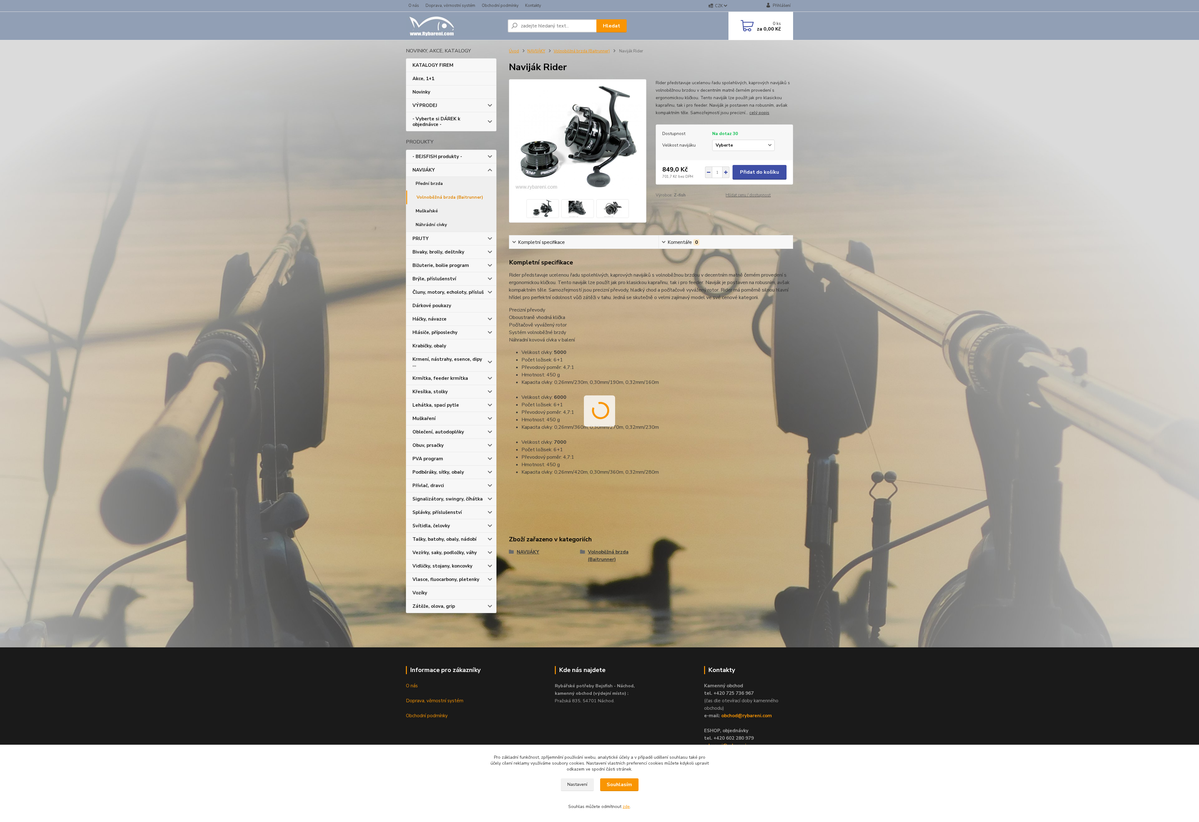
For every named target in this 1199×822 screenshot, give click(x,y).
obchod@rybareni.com (746, 716)
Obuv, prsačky (428, 445)
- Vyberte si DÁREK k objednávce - (436, 122)
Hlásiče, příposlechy (434, 332)
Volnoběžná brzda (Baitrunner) (450, 197)
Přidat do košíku (759, 172)
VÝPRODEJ (424, 105)
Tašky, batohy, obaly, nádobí (444, 539)
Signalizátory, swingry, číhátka (447, 499)
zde (626, 807)
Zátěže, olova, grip (433, 606)
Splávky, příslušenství (437, 512)
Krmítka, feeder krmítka (440, 378)
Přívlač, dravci (428, 485)
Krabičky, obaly (429, 346)
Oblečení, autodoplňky (438, 432)
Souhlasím (619, 784)
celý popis (759, 113)
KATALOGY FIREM (432, 65)
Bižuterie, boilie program (440, 265)
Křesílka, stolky (430, 392)
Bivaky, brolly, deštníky (438, 252)
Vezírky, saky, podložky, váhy (444, 552)
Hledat (611, 25)
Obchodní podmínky (500, 5)
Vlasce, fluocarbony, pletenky (445, 579)
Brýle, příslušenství (434, 279)
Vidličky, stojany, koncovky (442, 566)
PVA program (427, 459)
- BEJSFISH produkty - (437, 156)
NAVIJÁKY (423, 170)
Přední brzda (429, 183)
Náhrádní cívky (431, 225)
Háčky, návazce (429, 319)
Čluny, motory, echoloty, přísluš (448, 292)
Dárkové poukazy (431, 305)
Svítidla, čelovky (431, 526)
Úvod (514, 51)
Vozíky (419, 593)
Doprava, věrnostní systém (450, 5)
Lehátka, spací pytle (435, 405)
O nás (413, 5)
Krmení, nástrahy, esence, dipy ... (447, 362)
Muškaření (424, 418)
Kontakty (533, 5)
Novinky (421, 92)
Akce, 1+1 (423, 78)
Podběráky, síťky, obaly (438, 472)
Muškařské (427, 211)
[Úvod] (454, 26)
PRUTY (420, 238)
